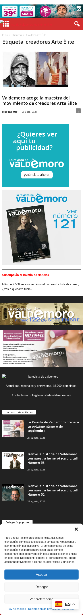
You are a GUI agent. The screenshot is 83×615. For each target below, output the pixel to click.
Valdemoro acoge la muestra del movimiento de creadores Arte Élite (39, 100)
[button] (76, 529)
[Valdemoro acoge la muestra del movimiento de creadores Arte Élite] (35, 69)
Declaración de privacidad (44, 609)
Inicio (5, 35)
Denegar (41, 587)
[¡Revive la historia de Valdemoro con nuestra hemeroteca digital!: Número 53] (13, 460)
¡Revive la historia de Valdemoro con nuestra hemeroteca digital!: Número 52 (53, 490)
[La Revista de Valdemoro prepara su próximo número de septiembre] (13, 428)
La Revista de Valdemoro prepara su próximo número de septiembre (53, 426)
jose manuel (10, 111)
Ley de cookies (17, 609)
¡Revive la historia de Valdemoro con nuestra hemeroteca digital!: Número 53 (53, 458)
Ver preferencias (41, 599)
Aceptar (41, 574)
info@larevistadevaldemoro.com (50, 395)
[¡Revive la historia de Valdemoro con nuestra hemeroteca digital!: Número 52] (13, 492)
